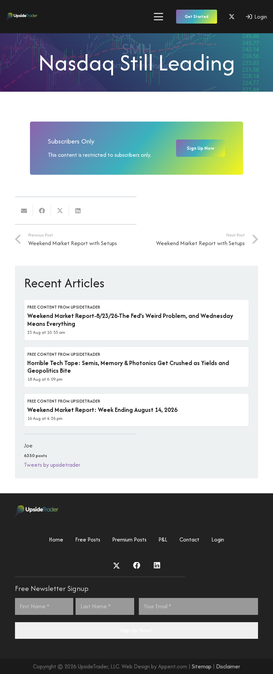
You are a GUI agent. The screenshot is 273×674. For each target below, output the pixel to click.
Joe (28, 445)
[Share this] (42, 211)
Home (56, 539)
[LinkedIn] (157, 565)
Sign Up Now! (136, 630)
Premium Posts (129, 539)
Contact (189, 539)
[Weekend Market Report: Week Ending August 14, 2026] (136, 410)
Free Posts (87, 539)
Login (217, 539)
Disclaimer (228, 666)
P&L (162, 539)
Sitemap (201, 666)
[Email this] (24, 211)
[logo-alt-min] (21, 17)
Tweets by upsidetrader (52, 465)
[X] (232, 17)
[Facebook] (136, 565)
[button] (158, 16)
